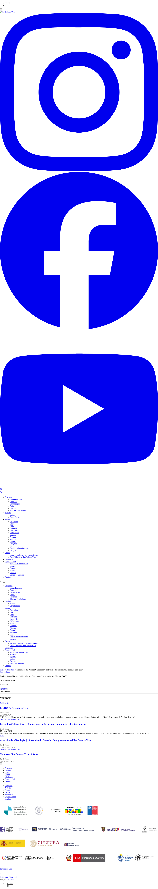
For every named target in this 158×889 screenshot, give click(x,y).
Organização (15, 504)
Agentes (13, 568)
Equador (13, 535)
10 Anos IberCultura (18, 510)
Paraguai (13, 544)
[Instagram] (79, 170)
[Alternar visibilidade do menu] (1, 9)
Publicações (4, 703)
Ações (12, 506)
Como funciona (16, 499)
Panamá (13, 542)
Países (7, 519)
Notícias (8, 513)
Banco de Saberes (17, 575)
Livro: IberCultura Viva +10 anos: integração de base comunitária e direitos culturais (43, 724)
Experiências (15, 517)
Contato (8, 577)
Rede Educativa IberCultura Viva (23, 557)
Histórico (13, 508)
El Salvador (14, 533)
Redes (7, 553)
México (13, 539)
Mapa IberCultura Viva (19, 564)
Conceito (13, 502)
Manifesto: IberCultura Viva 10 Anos (19, 754)
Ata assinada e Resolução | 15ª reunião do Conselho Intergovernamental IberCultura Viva (45, 740)
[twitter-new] (1, 493)
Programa (8, 497)
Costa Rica (14, 530)
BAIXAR (4, 689)
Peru (11, 546)
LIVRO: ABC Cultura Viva (14, 708)
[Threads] (1, 489)
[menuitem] (7, 3)
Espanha (13, 537)
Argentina (14, 522)
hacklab (10, 879)
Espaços (13, 566)
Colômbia (14, 528)
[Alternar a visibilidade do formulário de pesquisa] (4, 582)
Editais (12, 515)
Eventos (13, 573)
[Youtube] (79, 487)
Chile (12, 526)
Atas (2, 735)
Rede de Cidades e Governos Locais (24, 555)
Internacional (5, 672)
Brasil (12, 524)
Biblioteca (9, 559)
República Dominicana (19, 548)
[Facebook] (79, 329)
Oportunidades (10, 561)
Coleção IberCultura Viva (10, 719)
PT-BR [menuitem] (7, 3)
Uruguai (13, 550)
